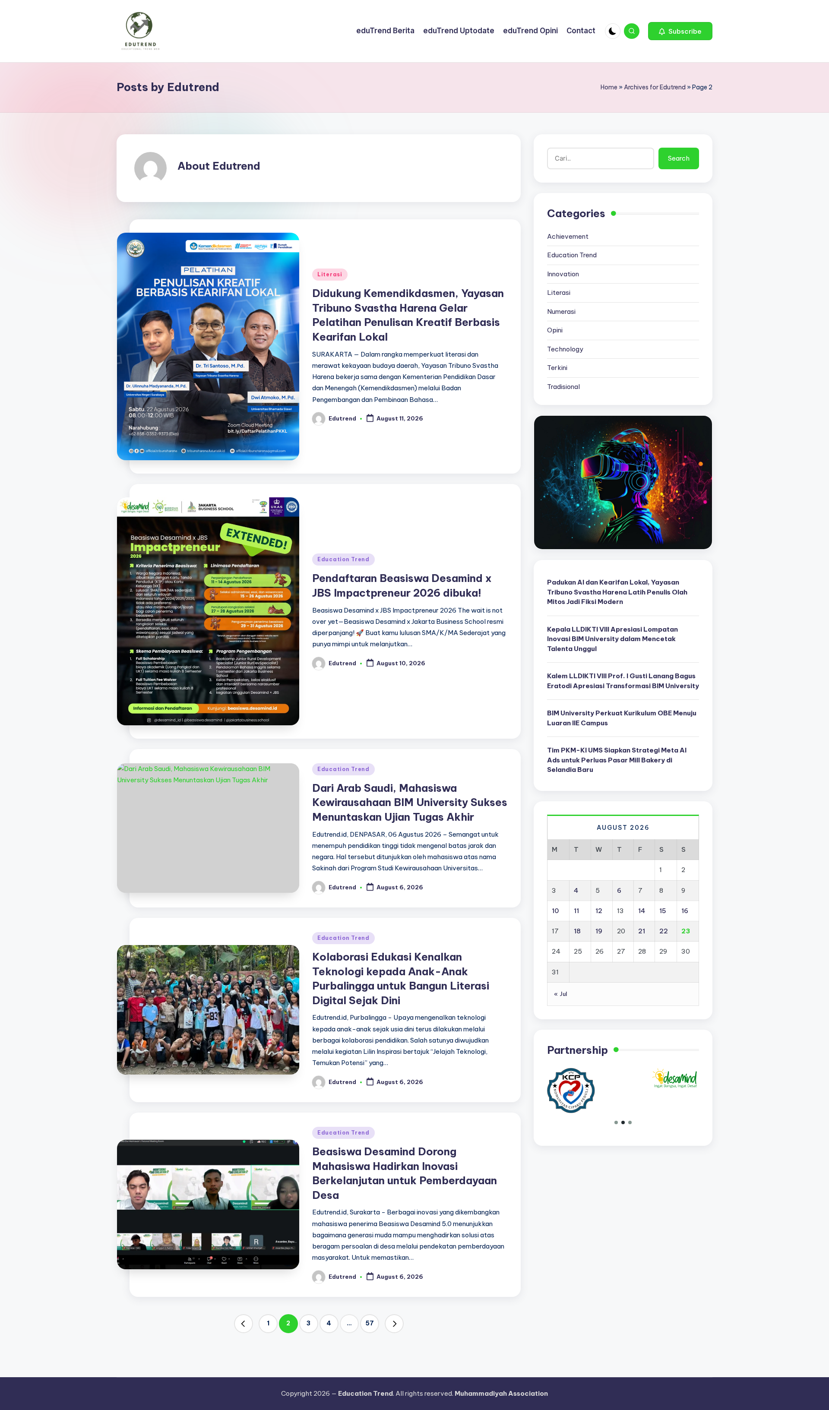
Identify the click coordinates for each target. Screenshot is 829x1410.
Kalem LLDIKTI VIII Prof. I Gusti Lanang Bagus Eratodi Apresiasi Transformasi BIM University (623, 681)
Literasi (329, 274)
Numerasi (561, 311)
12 (598, 911)
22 (663, 931)
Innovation (563, 273)
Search (679, 158)
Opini (555, 330)
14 (641, 911)
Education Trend (343, 559)
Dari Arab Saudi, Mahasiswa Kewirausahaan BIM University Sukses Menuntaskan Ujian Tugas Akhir (409, 802)
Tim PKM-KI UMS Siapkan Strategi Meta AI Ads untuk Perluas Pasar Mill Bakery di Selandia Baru (617, 760)
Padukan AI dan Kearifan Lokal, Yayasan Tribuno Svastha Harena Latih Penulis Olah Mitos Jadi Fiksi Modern (617, 592)
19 (598, 931)
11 (576, 911)
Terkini (557, 368)
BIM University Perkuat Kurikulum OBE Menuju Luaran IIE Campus (621, 718)
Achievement (568, 236)
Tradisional (563, 386)
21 (641, 931)
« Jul (560, 993)
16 (684, 911)
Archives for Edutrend (655, 87)
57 (369, 1323)
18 (577, 931)
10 (555, 911)
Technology (565, 349)
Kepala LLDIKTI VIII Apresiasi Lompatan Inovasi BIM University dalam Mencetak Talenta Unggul (612, 638)
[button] (680, 31)
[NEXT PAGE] (394, 1323)
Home (609, 87)
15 (662, 911)
